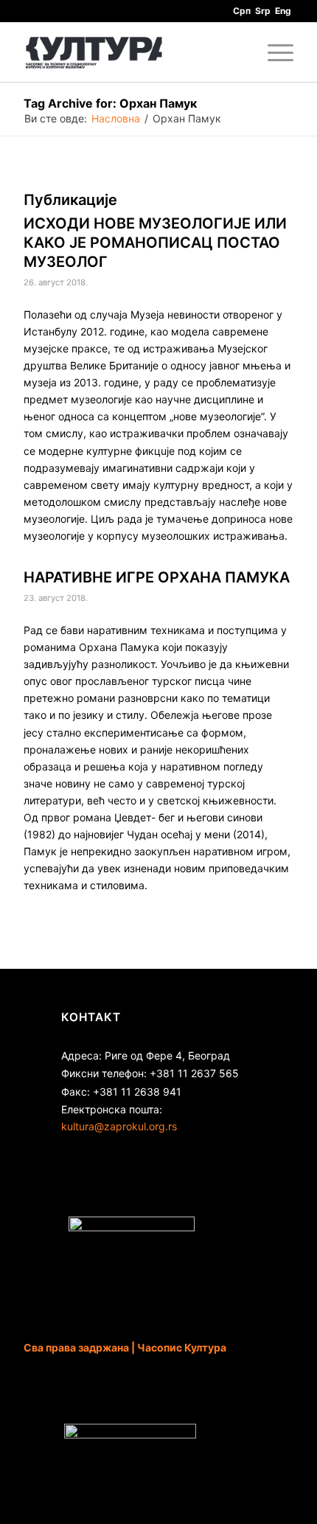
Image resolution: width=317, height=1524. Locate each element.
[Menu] (273, 52)
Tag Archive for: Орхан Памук (110, 103)
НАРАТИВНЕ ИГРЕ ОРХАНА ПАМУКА (157, 577)
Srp (263, 10)
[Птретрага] (238, 52)
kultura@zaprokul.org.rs (119, 1126)
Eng (283, 10)
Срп (242, 10)
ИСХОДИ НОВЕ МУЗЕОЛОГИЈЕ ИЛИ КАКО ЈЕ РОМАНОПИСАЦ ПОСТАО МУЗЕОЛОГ (155, 243)
